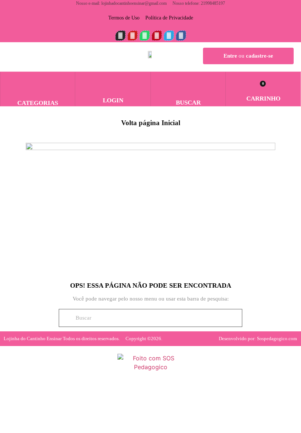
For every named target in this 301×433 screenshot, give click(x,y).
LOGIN (113, 100)
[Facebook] (181, 35)
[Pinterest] (157, 35)
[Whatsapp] (144, 35)
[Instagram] (120, 35)
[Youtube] (132, 35)
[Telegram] (169, 35)
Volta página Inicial (150, 123)
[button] (188, 82)
